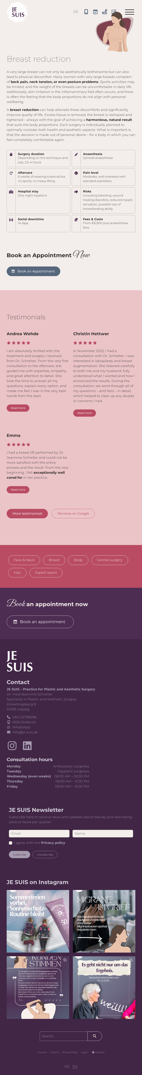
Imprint (54, 1052)
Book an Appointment (36, 271)
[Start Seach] (94, 1036)
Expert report (46, 573)
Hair (17, 573)
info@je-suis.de (25, 732)
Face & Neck (24, 560)
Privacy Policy (70, 1052)
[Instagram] (12, 745)
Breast (54, 560)
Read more (18, 407)
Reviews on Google (73, 513)
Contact (42, 1052)
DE (75, 12)
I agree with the (39, 843)
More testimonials (27, 513)
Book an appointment (42, 621)
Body (78, 560)
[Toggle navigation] (129, 12)
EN (74, 1066)
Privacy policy (53, 843)
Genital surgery (109, 560)
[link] (20, 661)
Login (84, 1052)
